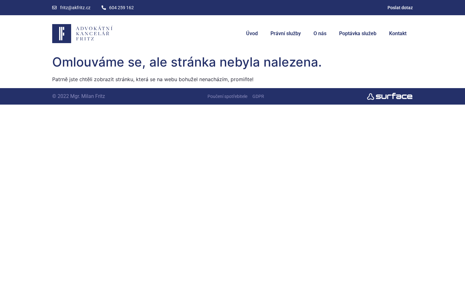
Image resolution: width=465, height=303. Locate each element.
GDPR (258, 96)
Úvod (252, 33)
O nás (319, 33)
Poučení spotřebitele (227, 96)
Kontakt (397, 33)
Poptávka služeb (357, 33)
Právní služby (285, 33)
